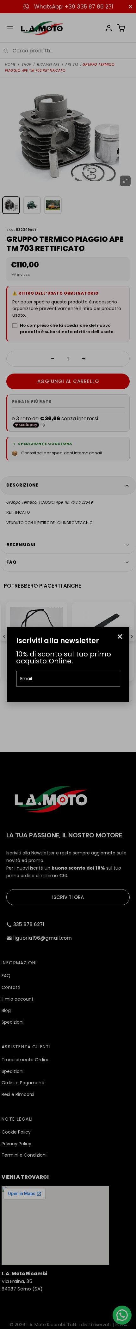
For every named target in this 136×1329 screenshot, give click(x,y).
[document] (68, 664)
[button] (120, 636)
